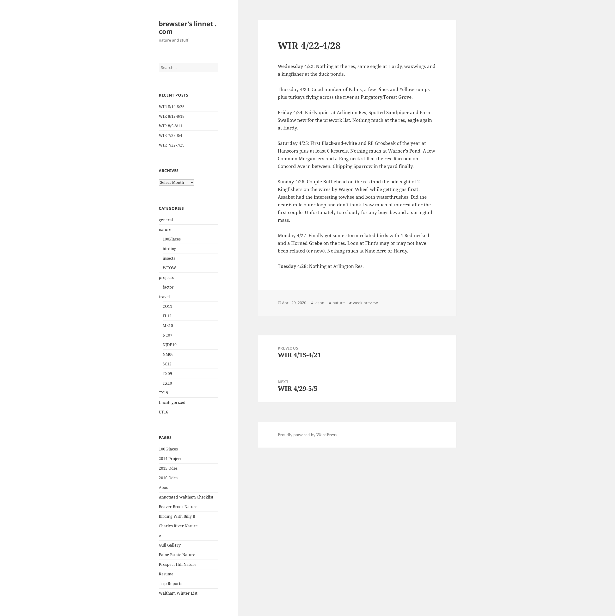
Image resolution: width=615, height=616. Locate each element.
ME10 (168, 325)
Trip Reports (170, 583)
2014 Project (170, 458)
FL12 (167, 316)
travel (164, 296)
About (164, 487)
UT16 (163, 412)
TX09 (167, 373)
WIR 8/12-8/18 (171, 116)
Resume (166, 574)
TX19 (163, 392)
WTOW (169, 268)
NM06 (168, 354)
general (166, 219)
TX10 (167, 383)
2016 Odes (168, 477)
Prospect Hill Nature (178, 564)
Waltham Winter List (178, 593)
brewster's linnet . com (188, 27)
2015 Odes (168, 468)
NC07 (167, 335)
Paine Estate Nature (177, 554)
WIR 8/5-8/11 (170, 126)
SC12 (167, 364)
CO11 (167, 306)
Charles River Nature (178, 526)
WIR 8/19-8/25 (171, 106)
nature (165, 229)
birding (169, 248)
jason (319, 302)
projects (166, 277)
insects (169, 258)
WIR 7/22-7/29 (171, 145)
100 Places (168, 449)
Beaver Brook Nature (178, 506)
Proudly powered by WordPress (307, 434)
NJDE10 (170, 344)
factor (168, 287)
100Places (172, 239)
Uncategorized (172, 402)
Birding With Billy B (177, 516)
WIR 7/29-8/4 (170, 135)
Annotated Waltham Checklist (186, 497)
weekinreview (365, 302)
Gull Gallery (170, 545)
